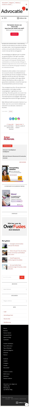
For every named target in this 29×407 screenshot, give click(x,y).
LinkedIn (5, 361)
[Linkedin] (13, 119)
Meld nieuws (6, 374)
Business (5, 330)
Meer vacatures (22, 162)
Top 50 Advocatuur (7, 346)
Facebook (5, 358)
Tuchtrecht (6, 339)
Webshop (17, 2)
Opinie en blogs (7, 337)
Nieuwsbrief (5, 2)
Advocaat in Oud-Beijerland (9, 150)
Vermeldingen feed (8, 315)
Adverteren (6, 376)
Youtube (5, 365)
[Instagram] (18, 119)
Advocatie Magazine (8, 350)
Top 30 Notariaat (7, 348)
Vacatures (5, 352)
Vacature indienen (7, 378)
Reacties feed (7, 318)
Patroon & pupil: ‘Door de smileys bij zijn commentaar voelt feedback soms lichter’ (17, 252)
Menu (5, 18)
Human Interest (7, 333)
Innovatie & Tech (7, 335)
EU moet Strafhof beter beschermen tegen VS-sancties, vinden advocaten (17, 267)
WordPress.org (7, 322)
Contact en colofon (6, 4)
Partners (5, 355)
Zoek (22, 277)
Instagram (5, 363)
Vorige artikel (10, 124)
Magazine (11, 2)
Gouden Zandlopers (8, 343)
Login (5, 311)
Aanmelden (14, 34)
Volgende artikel (19, 124)
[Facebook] (10, 119)
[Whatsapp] (16, 119)
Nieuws (10, 111)
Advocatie (14, 10)
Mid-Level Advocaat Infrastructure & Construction (14, 156)
